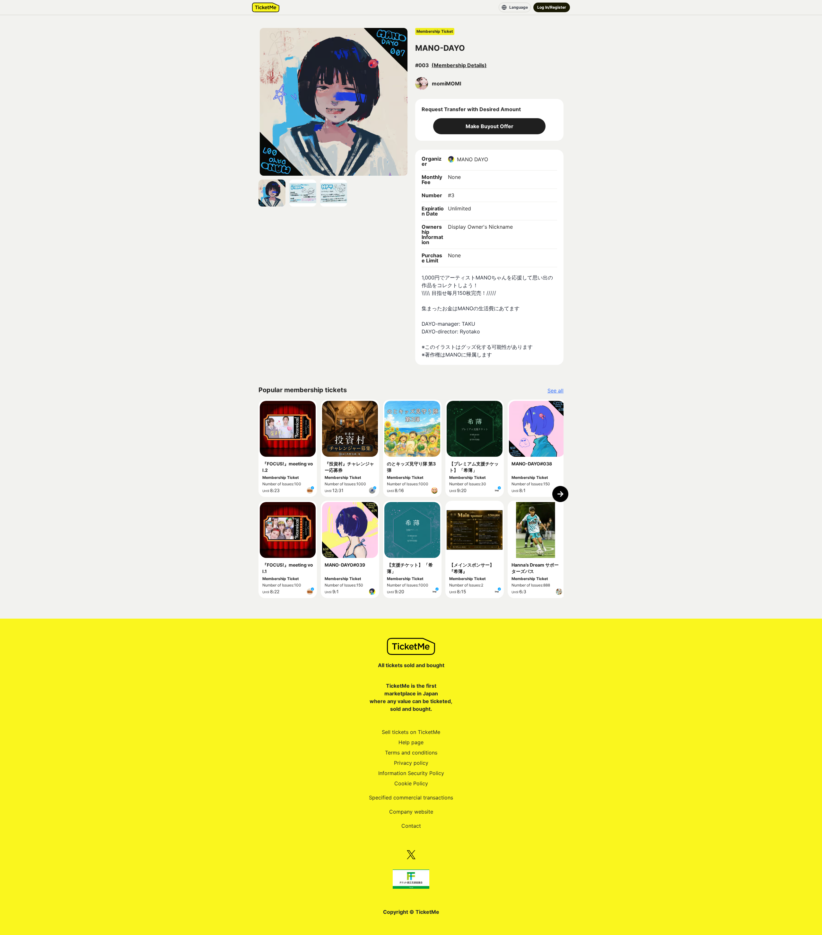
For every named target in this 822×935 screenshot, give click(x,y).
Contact (411, 826)
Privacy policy (411, 763)
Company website (411, 811)
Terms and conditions (411, 752)
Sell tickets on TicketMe (411, 732)
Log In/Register (551, 7)
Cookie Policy (411, 783)
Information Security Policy (411, 773)
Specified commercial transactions (411, 797)
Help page (411, 742)
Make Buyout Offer (489, 126)
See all (555, 390)
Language (518, 7)
